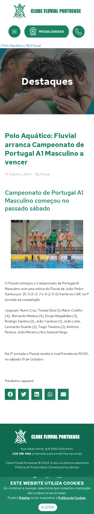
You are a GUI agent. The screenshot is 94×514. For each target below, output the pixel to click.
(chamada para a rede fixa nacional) (47, 454)
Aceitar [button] (47, 507)
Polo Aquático (13, 45)
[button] (14, 31)
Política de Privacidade (31, 467)
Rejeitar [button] (24, 498)
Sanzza (74, 467)
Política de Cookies (72, 498)
